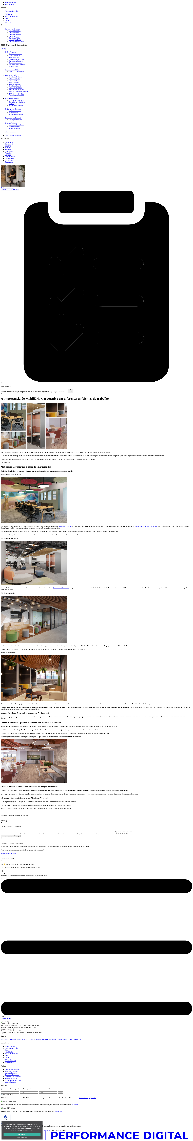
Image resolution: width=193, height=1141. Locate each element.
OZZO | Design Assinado (13, 135)
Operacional (9, 144)
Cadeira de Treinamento (16, 41)
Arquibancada (13, 66)
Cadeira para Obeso (15, 40)
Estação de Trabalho (15, 77)
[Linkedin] (73, 1039)
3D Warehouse (9, 4)
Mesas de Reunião (15, 84)
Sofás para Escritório (15, 54)
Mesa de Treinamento (16, 93)
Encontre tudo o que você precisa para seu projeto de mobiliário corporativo (25, 392)
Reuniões (8, 149)
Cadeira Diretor (14, 32)
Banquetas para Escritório (17, 65)
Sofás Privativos (14, 57)
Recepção (8, 146)
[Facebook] (9, 1039)
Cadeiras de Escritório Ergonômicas (146, 526)
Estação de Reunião (15, 86)
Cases (7, 13)
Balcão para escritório (12, 70)
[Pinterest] (57, 1039)
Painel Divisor (13, 112)
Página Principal (10, 1046)
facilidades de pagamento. (87, 1098)
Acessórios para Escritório (13, 118)
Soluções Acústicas (11, 123)
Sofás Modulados (14, 55)
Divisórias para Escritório (13, 109)
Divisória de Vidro (15, 111)
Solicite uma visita (10, 2)
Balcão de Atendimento (16, 72)
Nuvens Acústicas (14, 127)
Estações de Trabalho (64, 526)
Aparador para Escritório (17, 95)
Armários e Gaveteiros (12, 98)
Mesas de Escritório (11, 75)
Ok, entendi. (22, 1134)
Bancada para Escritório (16, 89)
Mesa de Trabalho (14, 79)
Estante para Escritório (16, 105)
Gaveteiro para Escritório (17, 102)
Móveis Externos (10, 132)
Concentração (9, 158)
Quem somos (9, 15)
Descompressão (10, 156)
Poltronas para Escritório (16, 59)
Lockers (11, 104)
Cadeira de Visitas (14, 38)
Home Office (9, 151)
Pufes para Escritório (15, 63)
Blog (6, 18)
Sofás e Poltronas (10, 52)
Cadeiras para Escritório (12, 29)
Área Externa (9, 160)
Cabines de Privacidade (16, 125)
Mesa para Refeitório (15, 88)
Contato (7, 20)
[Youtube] (41, 1039)
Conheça (4, 48)
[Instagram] (25, 1039)
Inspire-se (8, 22)
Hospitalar (8, 155)
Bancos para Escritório (16, 61)
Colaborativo (9, 142)
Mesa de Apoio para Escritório (18, 91)
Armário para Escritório (16, 100)
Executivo (8, 147)
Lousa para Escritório (15, 120)
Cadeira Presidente (15, 34)
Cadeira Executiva (15, 31)
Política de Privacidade (22, 1137)
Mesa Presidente (14, 82)
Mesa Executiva (14, 80)
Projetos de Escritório (11, 11)
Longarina (12, 36)
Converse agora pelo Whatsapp (11, 836)
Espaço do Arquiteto (11, 16)
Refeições (8, 153)
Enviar (60, 1092)
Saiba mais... (75, 1104)
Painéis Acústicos (14, 128)
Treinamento (9, 162)
